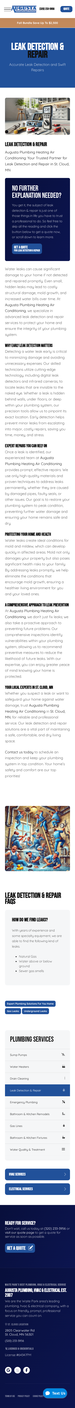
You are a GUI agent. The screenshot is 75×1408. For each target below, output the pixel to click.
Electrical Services (21, 1189)
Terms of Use (10, 1396)
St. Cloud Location (17, 1324)
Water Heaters (19, 1067)
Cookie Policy (38, 1396)
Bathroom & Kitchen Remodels (30, 1114)
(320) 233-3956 (46, 9)
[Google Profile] (8, 1370)
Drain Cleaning (19, 1078)
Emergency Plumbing (24, 1102)
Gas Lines (16, 1126)
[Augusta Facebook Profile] (26, 1370)
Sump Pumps (18, 1055)
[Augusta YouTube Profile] (17, 1370)
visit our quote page (19, 1232)
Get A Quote (27, 248)
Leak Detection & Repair (25, 1090)
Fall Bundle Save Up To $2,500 (37, 23)
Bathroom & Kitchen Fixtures (28, 1138)
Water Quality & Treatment (27, 1149)
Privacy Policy (24, 1396)
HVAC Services (17, 1174)
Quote (66, 9)
